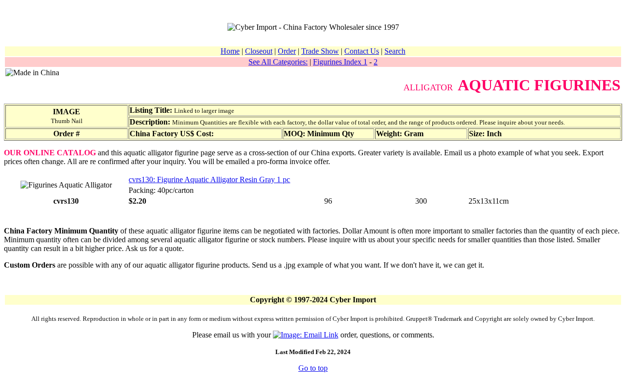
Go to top (313, 368)
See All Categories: (278, 62)
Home (230, 51)
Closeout (258, 51)
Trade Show (320, 51)
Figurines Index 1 (340, 62)
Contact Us (361, 51)
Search (394, 51)
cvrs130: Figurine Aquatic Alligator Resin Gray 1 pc (209, 179)
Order (287, 51)
